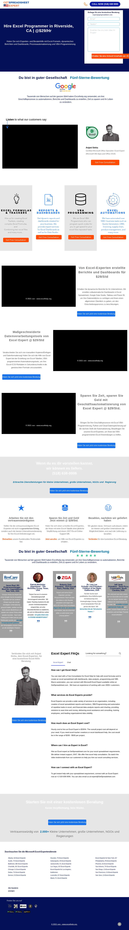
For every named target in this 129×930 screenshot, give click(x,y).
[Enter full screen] (74, 165)
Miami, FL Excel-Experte (58, 878)
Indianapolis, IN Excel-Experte (60, 861)
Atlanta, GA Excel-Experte (17, 858)
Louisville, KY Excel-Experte (60, 875)
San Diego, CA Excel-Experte (105, 869)
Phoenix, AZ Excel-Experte (104, 864)
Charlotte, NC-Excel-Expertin (18, 866)
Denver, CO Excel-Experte (17, 875)
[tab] (58, 662)
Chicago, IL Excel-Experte (17, 869)
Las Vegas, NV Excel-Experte (60, 866)
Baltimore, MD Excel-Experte (18, 864)
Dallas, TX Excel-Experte (16, 872)
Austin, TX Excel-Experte (16, 861)
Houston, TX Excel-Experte (59, 858)
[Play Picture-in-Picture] (70, 165)
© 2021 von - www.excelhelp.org (39, 299)
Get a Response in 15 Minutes (103, 61)
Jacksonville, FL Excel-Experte (60, 864)
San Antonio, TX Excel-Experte (105, 866)
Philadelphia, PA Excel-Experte (106, 861)
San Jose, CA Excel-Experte (105, 875)
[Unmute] (10, 165)
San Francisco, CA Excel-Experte (106, 872)
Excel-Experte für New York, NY (106, 858)
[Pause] (5, 165)
